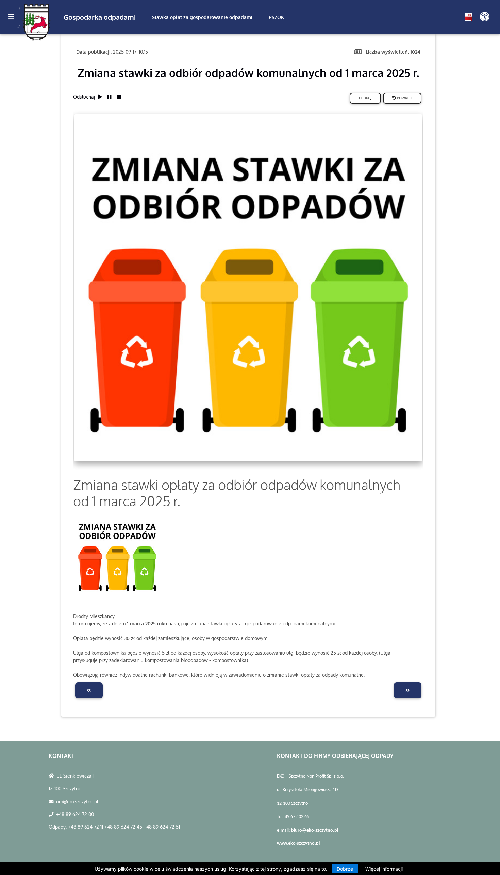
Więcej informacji (384, 869)
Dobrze (345, 869)
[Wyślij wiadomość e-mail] (52, 801)
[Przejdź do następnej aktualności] (407, 690)
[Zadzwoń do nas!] (52, 814)
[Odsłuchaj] (101, 96)
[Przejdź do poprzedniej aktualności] (89, 690)
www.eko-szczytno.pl (298, 843)
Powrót (404, 98)
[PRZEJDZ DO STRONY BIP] (468, 17)
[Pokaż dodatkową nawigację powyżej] (484, 17)
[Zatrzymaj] (118, 96)
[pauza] (110, 96)
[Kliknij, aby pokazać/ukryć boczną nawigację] (14, 17)
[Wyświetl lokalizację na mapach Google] (53, 775)
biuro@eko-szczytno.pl (314, 830)
